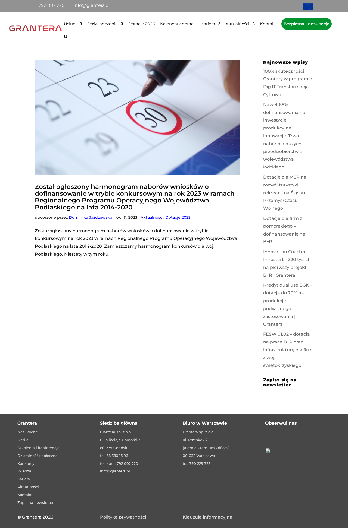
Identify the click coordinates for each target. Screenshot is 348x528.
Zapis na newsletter (35, 502)
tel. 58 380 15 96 (114, 455)
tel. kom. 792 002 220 (119, 463)
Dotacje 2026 (141, 24)
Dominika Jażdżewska (90, 217)
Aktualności (237, 24)
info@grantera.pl (115, 471)
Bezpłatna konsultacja (307, 23)
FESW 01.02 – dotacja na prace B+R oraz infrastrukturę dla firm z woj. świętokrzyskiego (288, 350)
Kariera (208, 24)
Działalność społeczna (37, 455)
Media (23, 440)
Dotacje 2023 (178, 217)
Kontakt (268, 24)
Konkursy (25, 463)
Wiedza (24, 471)
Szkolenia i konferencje (38, 448)
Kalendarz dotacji (177, 24)
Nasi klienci (28, 432)
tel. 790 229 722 (196, 463)
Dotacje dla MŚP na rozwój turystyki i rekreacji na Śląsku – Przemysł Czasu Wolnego (285, 192)
